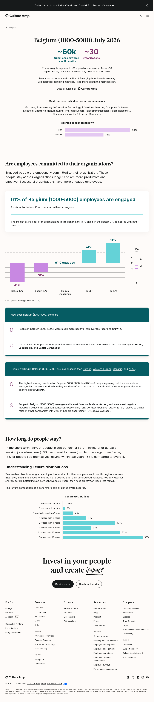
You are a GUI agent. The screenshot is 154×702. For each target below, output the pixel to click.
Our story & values (131, 608)
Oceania (117, 368)
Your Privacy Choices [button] (54, 683)
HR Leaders (40, 616)
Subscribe (31, 683)
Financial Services (43, 640)
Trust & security (130, 621)
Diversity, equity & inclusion (106, 640)
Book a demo (63, 584)
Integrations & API (13, 632)
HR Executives (41, 612)
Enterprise (39, 659)
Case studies (99, 625)
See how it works (89, 584)
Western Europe (102, 368)
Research (68, 612)
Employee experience (103, 653)
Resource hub (100, 608)
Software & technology (45, 644)
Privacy (43, 683)
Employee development (104, 644)
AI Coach (9, 617)
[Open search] (141, 16)
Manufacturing (41, 648)
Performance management (105, 669)
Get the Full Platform (14, 624)
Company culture (101, 636)
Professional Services (44, 636)
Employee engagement (104, 649)
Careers (126, 617)
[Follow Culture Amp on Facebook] (138, 677)
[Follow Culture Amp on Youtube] (147, 677)
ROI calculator (70, 621)
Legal (125, 625)
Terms (37, 683)
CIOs (37, 625)
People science (71, 608)
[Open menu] (147, 16)
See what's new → (103, 5)
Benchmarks (69, 617)
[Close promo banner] (146, 5)
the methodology (105, 81)
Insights (12, 28)
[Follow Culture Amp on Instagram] (142, 677)
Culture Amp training (132, 653)
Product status (129, 657)
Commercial (40, 663)
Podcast (97, 617)
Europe (87, 368)
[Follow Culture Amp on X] (133, 677)
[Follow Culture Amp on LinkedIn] (128, 677)
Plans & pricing (11, 628)
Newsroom (128, 612)
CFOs (37, 621)
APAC (132, 368)
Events (97, 621)
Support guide (129, 649)
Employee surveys (102, 665)
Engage (8, 608)
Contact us (127, 644)
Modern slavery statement (134, 629)
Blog (96, 612)
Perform (9, 612)
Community (128, 634)
